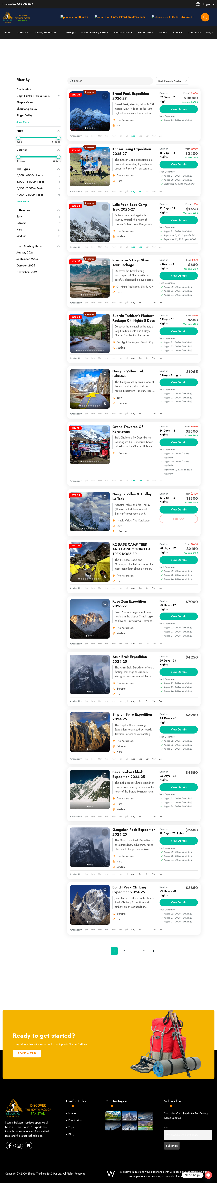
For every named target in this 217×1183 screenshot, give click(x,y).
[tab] (85, 128)
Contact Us (194, 32)
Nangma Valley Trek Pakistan (128, 374)
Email (167, 1127)
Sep (140, 191)
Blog (71, 1134)
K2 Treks (21, 32)
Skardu (83, 17)
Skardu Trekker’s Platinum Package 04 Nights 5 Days (133, 318)
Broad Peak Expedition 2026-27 (130, 96)
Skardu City (147, 287)
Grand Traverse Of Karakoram (127, 429)
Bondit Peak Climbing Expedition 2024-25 (129, 890)
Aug (133, 135)
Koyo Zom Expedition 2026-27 (129, 604)
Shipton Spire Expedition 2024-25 (132, 717)
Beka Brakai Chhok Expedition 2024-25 (128, 774)
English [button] (207, 4)
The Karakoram (125, 120)
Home (7, 32)
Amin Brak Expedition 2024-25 (129, 659)
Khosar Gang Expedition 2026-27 (131, 151)
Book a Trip (27, 1053)
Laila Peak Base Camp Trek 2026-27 (129, 207)
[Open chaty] (208, 1175)
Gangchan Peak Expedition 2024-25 (133, 832)
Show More (22, 122)
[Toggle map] (105, 403)
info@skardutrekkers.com (129, 17)
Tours (162, 32)
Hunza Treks (144, 32)
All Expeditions (122, 32)
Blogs (209, 32)
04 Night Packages (127, 287)
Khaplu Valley (123, 520)
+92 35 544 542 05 (182, 17)
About (176, 32)
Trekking (69, 32)
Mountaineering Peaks (93, 32)
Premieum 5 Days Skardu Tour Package (132, 262)
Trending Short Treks (45, 32)
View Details (179, 109)
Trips (71, 1127)
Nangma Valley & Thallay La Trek (132, 496)
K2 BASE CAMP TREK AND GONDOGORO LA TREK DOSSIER (131, 549)
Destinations (76, 1120)
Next (153, 951)
